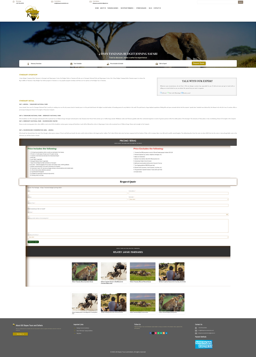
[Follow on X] (153, 333)
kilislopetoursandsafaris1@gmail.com (100, 3)
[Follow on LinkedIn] (166, 333)
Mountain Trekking (127, 8)
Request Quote (198, 63)
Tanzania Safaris (112, 8)
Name (29, 191)
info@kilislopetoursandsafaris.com (61, 3)
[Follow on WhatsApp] (158, 333)
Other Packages (141, 8)
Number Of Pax (31, 203)
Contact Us (157, 8)
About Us (103, 8)
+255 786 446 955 (202, 327)
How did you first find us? (33, 234)
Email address (132, 191)
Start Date (30, 212)
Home (97, 8)
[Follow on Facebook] (150, 333)
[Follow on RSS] (164, 333)
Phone (30, 197)
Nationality (131, 197)
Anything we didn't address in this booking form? (38, 218)
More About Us (20, 334)
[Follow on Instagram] (156, 333)
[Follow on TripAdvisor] (161, 333)
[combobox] (128, 214)
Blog (150, 8)
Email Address (57, 1)
